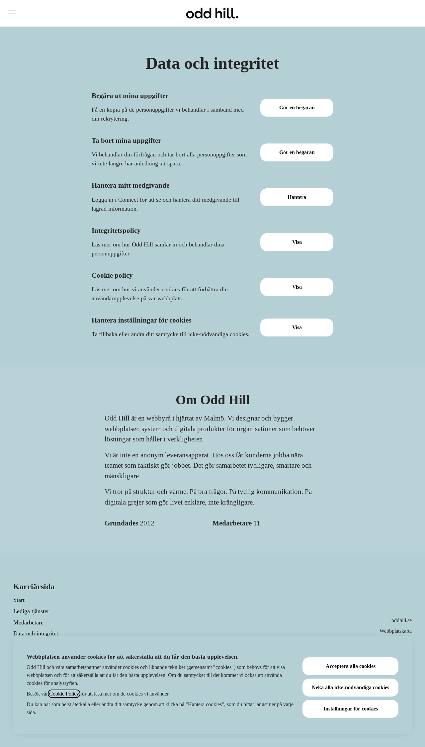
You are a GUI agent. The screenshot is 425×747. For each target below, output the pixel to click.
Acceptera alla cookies (351, 666)
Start (19, 600)
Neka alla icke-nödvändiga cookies (350, 687)
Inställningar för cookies (350, 708)
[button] (296, 327)
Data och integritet (35, 633)
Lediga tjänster (31, 611)
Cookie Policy (64, 694)
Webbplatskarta (396, 631)
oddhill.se (401, 620)
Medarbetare (28, 622)
